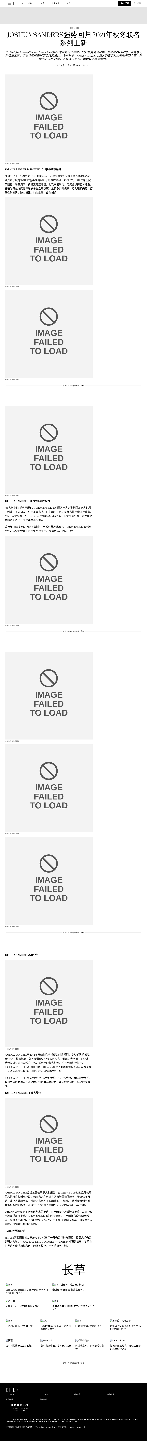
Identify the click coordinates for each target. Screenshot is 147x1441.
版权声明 (43, 1399)
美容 (69, 3)
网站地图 (77, 1394)
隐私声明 (9, 1399)
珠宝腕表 (55, 3)
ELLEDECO (44, 1394)
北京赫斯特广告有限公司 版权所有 (19, 1427)
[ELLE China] (18, 3)
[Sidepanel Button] (9, 3)
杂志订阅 (125, 3)
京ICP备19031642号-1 (45, 1427)
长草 (73, 1271)
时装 (30, 3)
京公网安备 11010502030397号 (72, 1427)
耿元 (62, 65)
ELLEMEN (10, 1394)
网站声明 (110, 1394)
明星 (43, 3)
